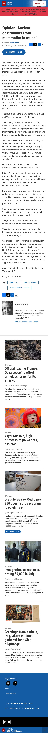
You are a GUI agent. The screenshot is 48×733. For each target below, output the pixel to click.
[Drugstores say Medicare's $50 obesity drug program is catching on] (23, 481)
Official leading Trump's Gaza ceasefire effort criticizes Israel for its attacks (21, 374)
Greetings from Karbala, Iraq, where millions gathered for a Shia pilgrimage (21, 638)
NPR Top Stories (30, 282)
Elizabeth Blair (9, 449)
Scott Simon (14, 42)
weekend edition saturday (19, 287)
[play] (3, 730)
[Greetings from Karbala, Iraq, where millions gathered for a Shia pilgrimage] (23, 614)
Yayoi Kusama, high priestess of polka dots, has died (21, 440)
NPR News (14, 282)
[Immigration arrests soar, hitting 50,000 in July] (23, 551)
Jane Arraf (8, 649)
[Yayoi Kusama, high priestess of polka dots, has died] (23, 418)
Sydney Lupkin (9, 513)
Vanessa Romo (9, 579)
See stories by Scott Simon (26, 321)
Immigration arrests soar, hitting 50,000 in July (22, 572)
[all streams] (45, 730)
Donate (40, 3)
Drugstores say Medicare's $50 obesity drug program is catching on (23, 503)
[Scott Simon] (7, 308)
